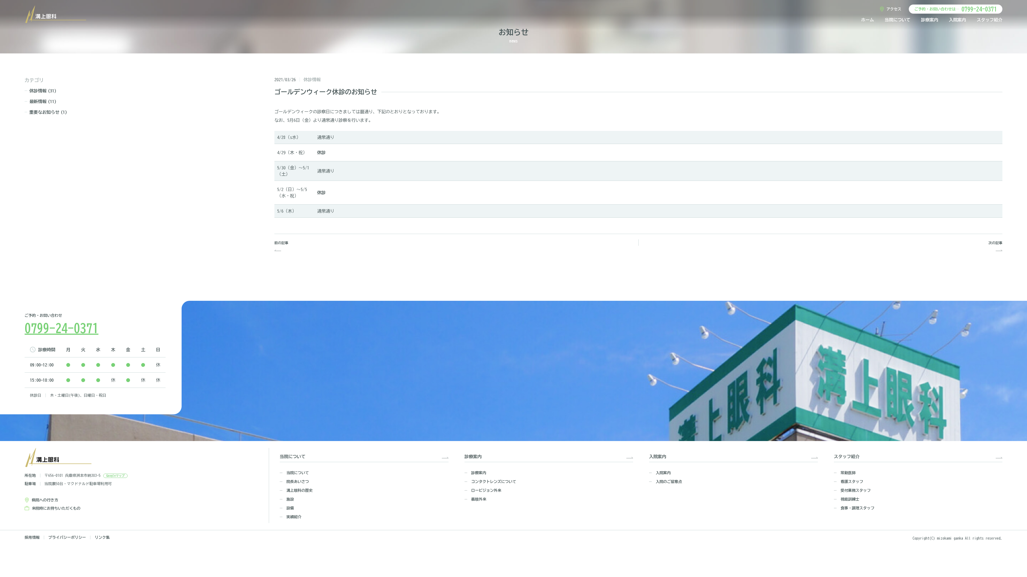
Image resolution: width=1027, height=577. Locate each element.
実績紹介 (293, 517)
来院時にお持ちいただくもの (56, 508)
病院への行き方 (45, 500)
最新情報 (42, 101)
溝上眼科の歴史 (299, 490)
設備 (290, 508)
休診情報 (42, 91)
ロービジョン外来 (486, 490)
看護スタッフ (852, 482)
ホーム (867, 20)
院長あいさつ (297, 482)
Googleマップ (115, 475)
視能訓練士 (850, 499)
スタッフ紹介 (989, 20)
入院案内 (957, 20)
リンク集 (102, 537)
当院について (897, 20)
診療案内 (929, 20)
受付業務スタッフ (856, 490)
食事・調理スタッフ (857, 508)
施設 (290, 499)
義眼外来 (478, 499)
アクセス (893, 9)
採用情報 (32, 537)
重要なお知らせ (48, 112)
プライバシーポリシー (67, 537)
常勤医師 (848, 473)
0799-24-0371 (979, 9)
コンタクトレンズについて (493, 482)
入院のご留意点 (669, 482)
